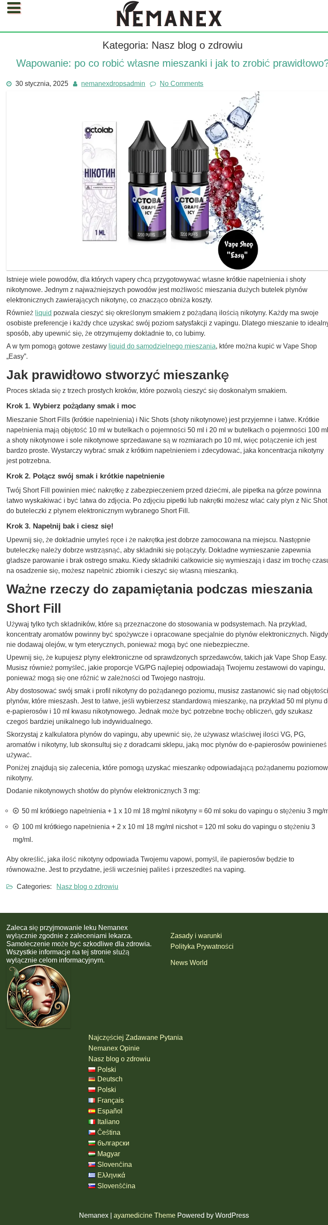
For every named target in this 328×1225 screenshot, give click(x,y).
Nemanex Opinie (114, 1048)
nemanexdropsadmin (113, 84)
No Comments (181, 84)
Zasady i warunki (196, 936)
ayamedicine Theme (145, 1215)
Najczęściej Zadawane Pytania (59, 24)
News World (189, 963)
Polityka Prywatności (202, 946)
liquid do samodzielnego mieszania (162, 346)
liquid (43, 313)
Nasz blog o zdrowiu (87, 887)
